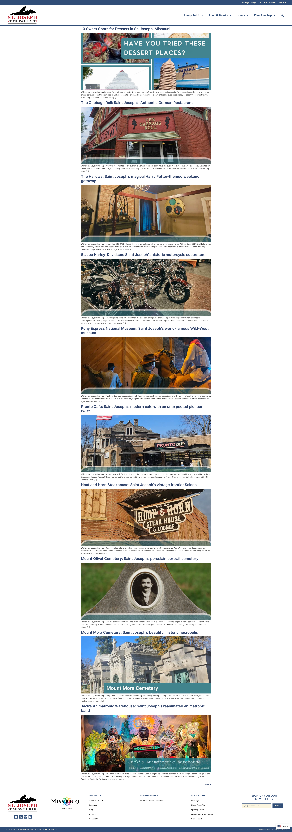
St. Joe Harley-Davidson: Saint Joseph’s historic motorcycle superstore (143, 254)
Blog (91, 809)
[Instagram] (21, 817)
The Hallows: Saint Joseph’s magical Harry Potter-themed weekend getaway (140, 178)
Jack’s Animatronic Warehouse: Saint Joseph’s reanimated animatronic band (143, 708)
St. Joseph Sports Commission (152, 800)
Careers (92, 814)
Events (241, 15)
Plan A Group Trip (198, 805)
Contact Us (282, 2)
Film (265, 2)
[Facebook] (16, 817)
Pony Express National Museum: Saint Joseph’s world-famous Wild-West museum (145, 330)
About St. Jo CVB (96, 800)
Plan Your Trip (263, 15)
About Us (272, 2)
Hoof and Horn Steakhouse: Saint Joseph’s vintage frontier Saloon (139, 485)
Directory (93, 805)
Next (208, 784)
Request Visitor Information (202, 814)
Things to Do (192, 15)
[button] (282, 15)
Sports (260, 2)
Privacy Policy (264, 829)
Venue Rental (196, 819)
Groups (253, 2)
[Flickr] (30, 817)
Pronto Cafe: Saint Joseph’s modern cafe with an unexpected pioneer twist (141, 408)
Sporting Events (197, 809)
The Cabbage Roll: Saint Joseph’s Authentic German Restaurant (137, 102)
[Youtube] (25, 817)
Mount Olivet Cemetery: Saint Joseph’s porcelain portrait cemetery (139, 558)
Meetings (245, 2)
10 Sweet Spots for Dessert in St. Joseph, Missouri (125, 29)
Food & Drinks (218, 15)
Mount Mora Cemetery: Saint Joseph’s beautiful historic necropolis (139, 632)
